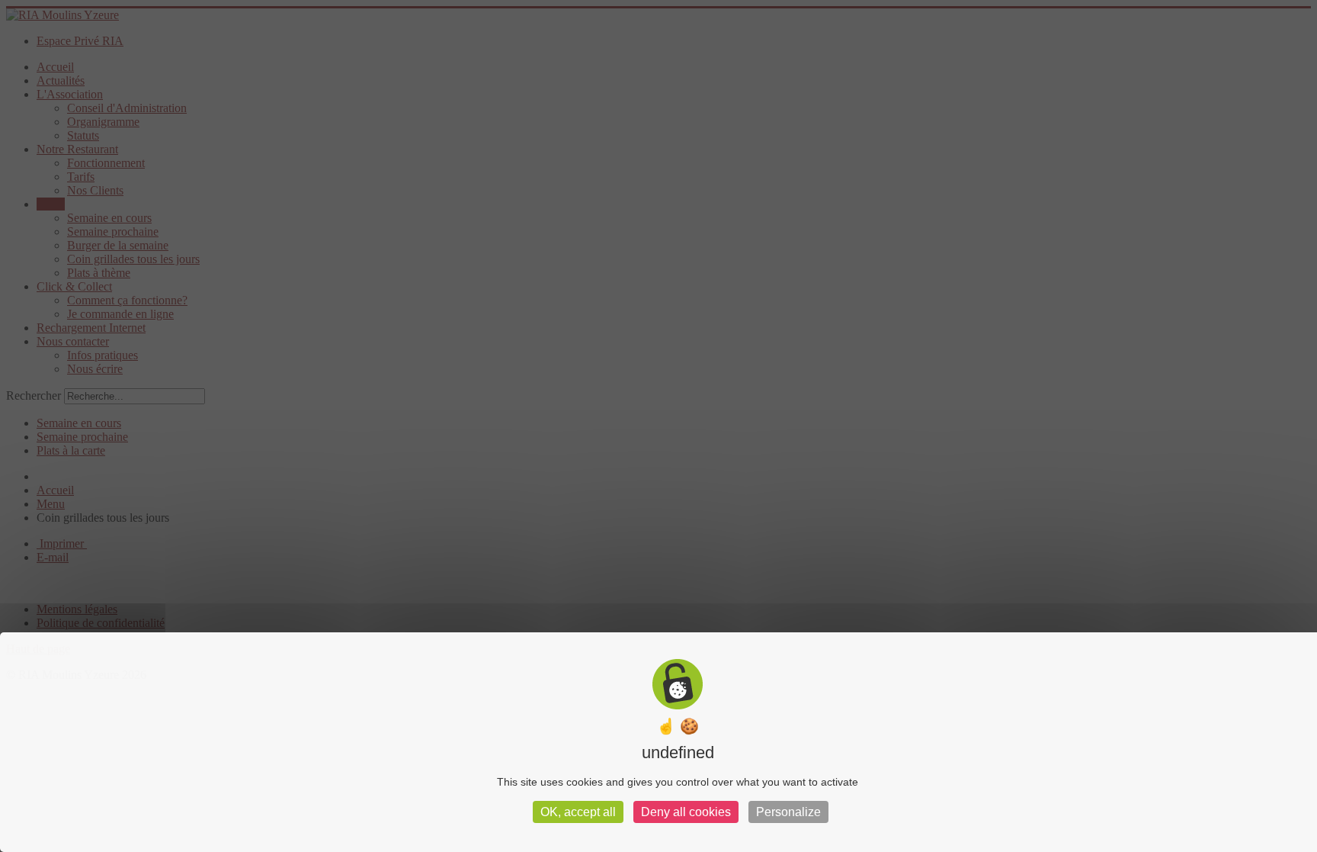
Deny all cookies (686, 811)
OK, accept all (578, 811)
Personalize (788, 811)
